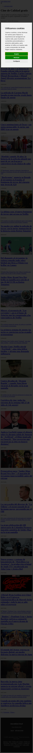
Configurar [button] (16, 61)
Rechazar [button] (16, 57)
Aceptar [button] (16, 54)
